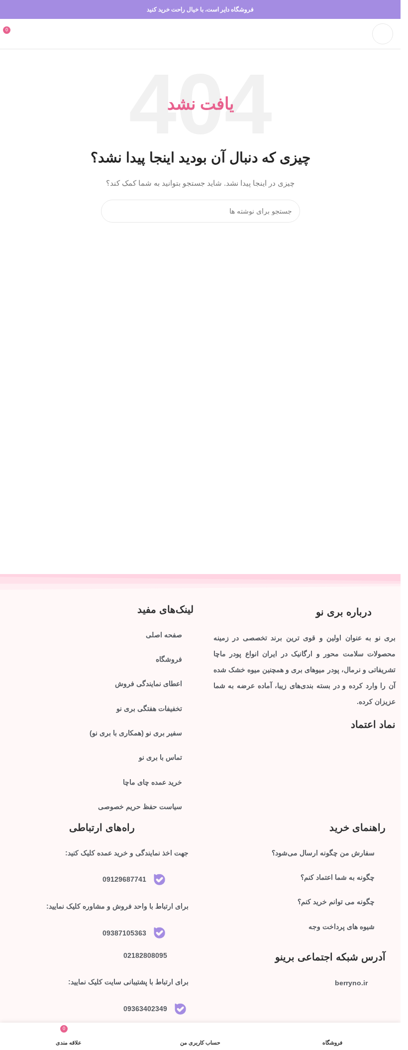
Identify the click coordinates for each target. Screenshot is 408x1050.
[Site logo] (200, 33)
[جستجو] (112, 211)
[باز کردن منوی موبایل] (382, 34)
